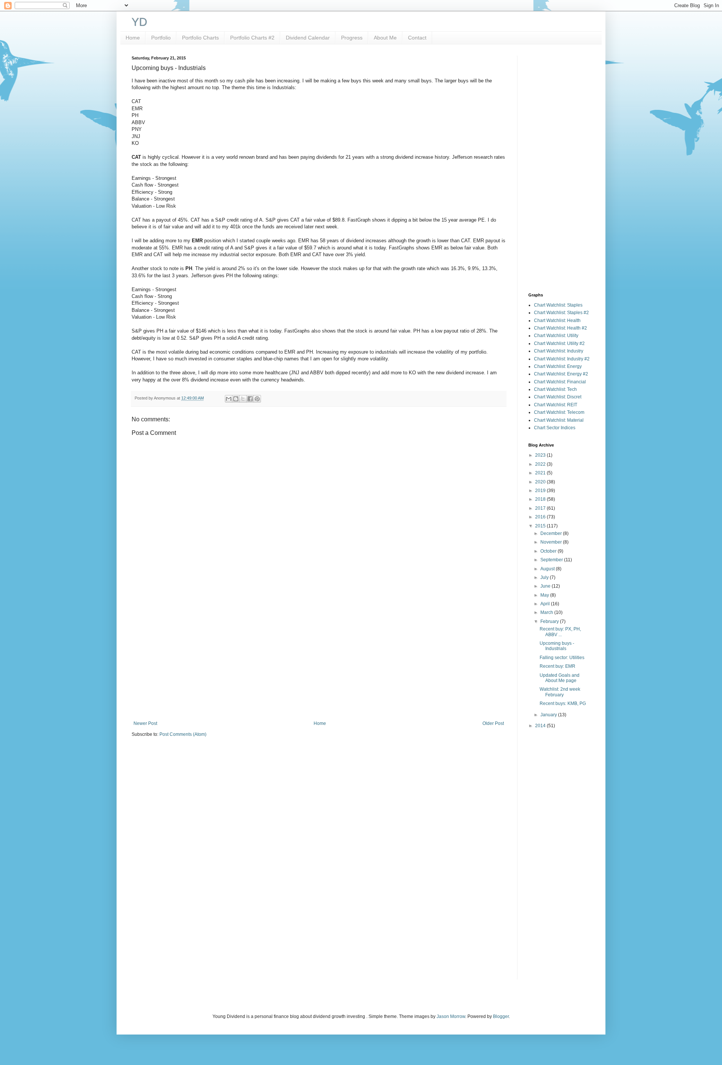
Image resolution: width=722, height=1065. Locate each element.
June (546, 586)
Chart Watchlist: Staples (558, 305)
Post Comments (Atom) (182, 734)
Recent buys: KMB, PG (563, 703)
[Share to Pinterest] (257, 399)
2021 (541, 473)
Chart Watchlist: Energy (558, 366)
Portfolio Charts (200, 38)
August (548, 568)
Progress (352, 38)
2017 (541, 508)
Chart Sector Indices (554, 427)
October (549, 551)
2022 (541, 464)
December (551, 533)
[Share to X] (243, 399)
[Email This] (228, 399)
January (549, 714)
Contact (417, 38)
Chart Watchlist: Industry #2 (562, 359)
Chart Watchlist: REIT (555, 404)
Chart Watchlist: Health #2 (560, 328)
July (545, 577)
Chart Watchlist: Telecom (559, 412)
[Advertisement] (319, 658)
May (545, 595)
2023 (541, 455)
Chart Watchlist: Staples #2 (561, 312)
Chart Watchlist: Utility (556, 335)
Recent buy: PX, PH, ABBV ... (560, 631)
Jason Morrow (451, 1016)
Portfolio (161, 38)
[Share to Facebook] (250, 399)
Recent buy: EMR (557, 666)
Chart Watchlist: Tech (555, 389)
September (552, 559)
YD (139, 22)
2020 (541, 482)
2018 (541, 499)
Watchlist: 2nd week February (560, 692)
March (547, 612)
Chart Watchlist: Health (557, 320)
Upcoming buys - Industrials (557, 646)
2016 (541, 517)
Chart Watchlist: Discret (557, 397)
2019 (541, 490)
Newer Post (145, 723)
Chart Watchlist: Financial (560, 381)
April (545, 603)
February (550, 621)
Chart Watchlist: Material (559, 420)
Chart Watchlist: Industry (558, 351)
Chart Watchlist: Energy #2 (561, 374)
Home (133, 38)
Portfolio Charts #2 (252, 38)
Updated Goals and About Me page (559, 678)
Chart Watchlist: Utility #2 (559, 343)
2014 (541, 725)
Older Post (493, 723)
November (551, 542)
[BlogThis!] (236, 399)
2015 (541, 526)
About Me (385, 38)
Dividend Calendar (308, 38)
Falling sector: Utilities (562, 657)
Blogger (501, 1016)
